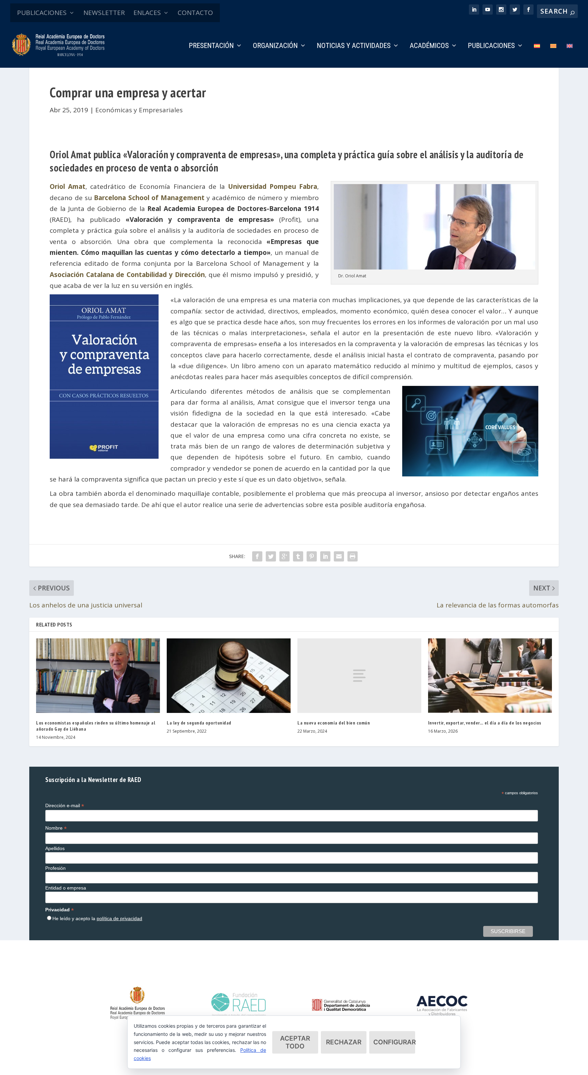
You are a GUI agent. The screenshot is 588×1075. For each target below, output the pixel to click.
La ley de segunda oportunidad (199, 723)
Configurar (394, 1042)
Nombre (56, 828)
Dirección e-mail (64, 805)
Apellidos (55, 848)
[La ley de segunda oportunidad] (229, 675)
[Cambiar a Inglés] (570, 55)
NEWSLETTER (104, 12)
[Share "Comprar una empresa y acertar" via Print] (352, 556)
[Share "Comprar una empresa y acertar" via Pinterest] (311, 556)
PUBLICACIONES (42, 12)
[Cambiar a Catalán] (553, 55)
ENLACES (147, 12)
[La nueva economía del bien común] (359, 675)
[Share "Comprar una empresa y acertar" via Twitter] (271, 556)
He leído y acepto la (97, 918)
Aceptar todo (295, 1042)
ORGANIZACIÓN (275, 46)
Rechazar (343, 1042)
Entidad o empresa (65, 888)
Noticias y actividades (354, 46)
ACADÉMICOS (429, 46)
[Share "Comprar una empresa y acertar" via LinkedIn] (325, 556)
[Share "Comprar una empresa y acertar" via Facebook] (257, 556)
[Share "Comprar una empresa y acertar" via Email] (339, 556)
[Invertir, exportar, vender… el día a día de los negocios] (490, 675)
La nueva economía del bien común (333, 723)
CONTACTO (195, 12)
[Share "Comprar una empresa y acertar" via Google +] (284, 556)
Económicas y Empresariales (139, 109)
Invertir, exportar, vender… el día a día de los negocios (484, 723)
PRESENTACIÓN (211, 46)
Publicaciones (491, 46)
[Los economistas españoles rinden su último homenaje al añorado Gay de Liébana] (98, 675)
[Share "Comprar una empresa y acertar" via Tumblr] (298, 556)
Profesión (55, 868)
